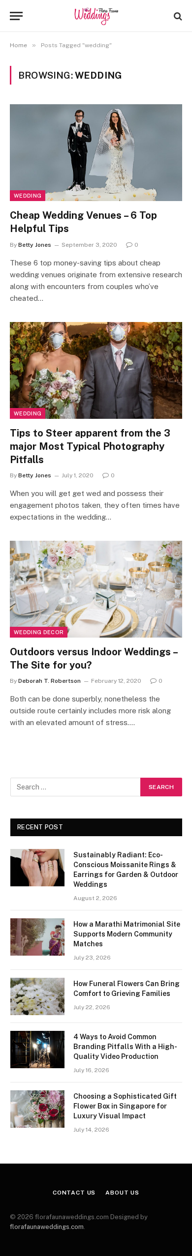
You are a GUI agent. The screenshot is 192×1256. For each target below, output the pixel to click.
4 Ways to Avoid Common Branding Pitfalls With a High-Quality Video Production (125, 1046)
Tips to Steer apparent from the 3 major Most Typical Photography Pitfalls (90, 446)
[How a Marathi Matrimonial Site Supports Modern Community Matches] (37, 937)
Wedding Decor (39, 632)
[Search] (177, 16)
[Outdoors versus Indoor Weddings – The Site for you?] (96, 589)
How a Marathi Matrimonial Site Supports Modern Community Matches (126, 934)
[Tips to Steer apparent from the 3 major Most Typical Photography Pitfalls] (96, 370)
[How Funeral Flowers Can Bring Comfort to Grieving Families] (37, 996)
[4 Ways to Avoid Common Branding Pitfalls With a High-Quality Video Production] (37, 1049)
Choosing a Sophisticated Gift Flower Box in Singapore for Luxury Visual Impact (125, 1106)
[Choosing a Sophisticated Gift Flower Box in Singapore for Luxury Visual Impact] (37, 1109)
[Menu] (16, 16)
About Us (122, 1192)
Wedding (27, 196)
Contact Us (74, 1192)
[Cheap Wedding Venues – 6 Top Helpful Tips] (96, 152)
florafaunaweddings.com (47, 1226)
